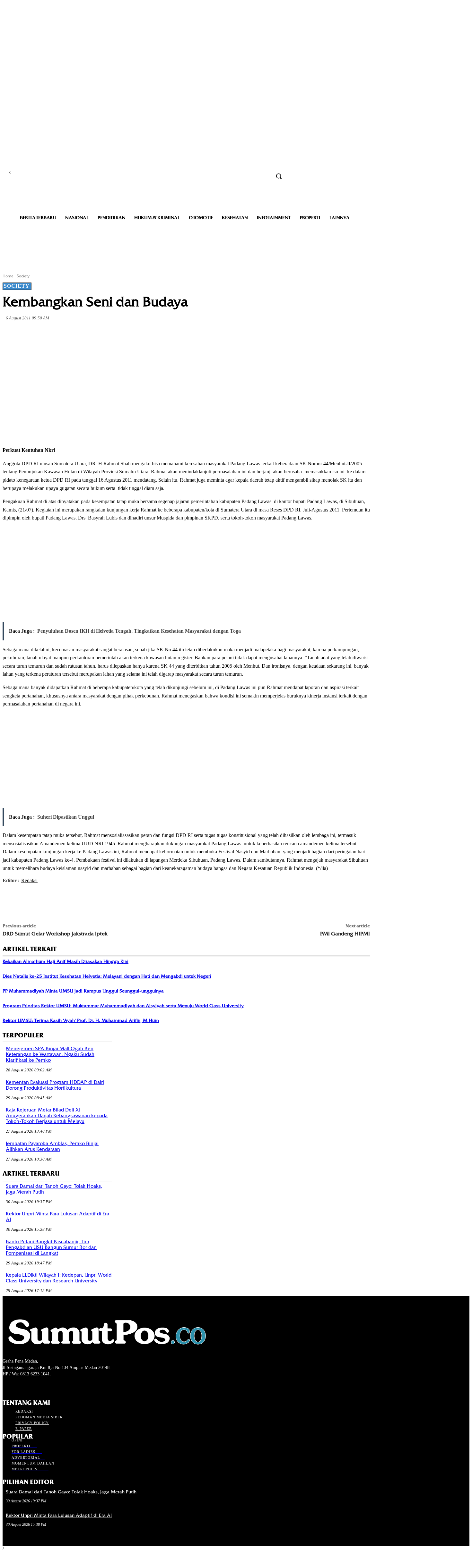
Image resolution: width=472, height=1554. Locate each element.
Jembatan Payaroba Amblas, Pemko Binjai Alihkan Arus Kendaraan (52, 1146)
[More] (153, 333)
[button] (278, 176)
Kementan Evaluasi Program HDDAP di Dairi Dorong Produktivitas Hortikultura (55, 1085)
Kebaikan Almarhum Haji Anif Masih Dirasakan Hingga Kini (65, 961)
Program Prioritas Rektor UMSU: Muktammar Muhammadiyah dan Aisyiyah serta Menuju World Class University (123, 1006)
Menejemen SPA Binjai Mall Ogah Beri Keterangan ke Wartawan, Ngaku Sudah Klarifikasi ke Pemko (50, 1054)
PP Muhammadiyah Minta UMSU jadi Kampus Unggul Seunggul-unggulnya (83, 991)
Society (23, 276)
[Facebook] (60, 333)
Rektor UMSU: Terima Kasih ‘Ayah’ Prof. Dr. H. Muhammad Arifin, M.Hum (81, 1020)
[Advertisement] (236, 246)
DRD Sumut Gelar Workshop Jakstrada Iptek (55, 934)
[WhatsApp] (129, 333)
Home (8, 276)
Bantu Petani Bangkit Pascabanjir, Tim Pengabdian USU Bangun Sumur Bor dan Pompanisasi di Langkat (51, 1247)
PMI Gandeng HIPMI (345, 934)
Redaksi (29, 880)
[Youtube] (41, 1386)
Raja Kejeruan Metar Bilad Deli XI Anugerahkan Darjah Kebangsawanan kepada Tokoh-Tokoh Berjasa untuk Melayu (57, 1115)
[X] (83, 333)
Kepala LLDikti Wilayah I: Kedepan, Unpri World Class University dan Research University (58, 1278)
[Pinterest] (106, 333)
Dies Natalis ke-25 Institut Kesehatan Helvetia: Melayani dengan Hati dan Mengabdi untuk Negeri (107, 976)
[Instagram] (18, 1386)
